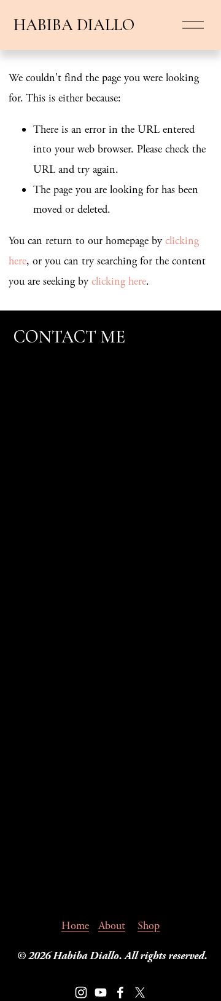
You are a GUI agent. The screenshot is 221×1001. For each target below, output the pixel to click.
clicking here (118, 281)
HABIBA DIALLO (74, 25)
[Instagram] (81, 992)
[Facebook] (120, 992)
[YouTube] (101, 992)
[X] (140, 992)
